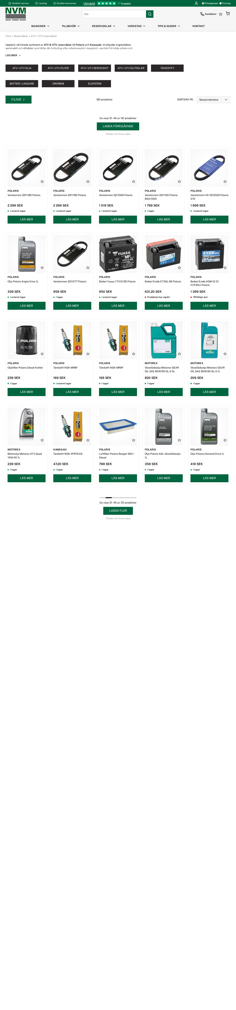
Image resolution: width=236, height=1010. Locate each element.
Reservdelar (20, 36)
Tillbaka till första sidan (118, 134)
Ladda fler (118, 510)
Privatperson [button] (211, 3)
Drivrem (58, 83)
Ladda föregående (118, 126)
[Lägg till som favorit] (42, 181)
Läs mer (26, 219)
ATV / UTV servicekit (94, 68)
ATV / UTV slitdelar (131, 68)
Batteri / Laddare (22, 83)
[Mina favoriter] (221, 14)
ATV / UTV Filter (58, 68)
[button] (228, 14)
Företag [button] (226, 3)
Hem (8, 36)
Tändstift (167, 68)
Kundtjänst (210, 14)
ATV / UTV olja (22, 68)
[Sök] (149, 14)
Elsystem (94, 83)
